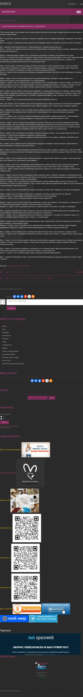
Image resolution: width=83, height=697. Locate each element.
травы (4, 342)
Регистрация (72, 4)
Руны (15, 20)
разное (4, 348)
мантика (40, 278)
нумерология (7, 345)
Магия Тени (6, 360)
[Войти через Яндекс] (25, 296)
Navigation (8, 12)
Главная (2, 20)
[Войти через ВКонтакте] (18, 296)
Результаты (4, 426)
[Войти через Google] (29, 296)
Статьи (9, 20)
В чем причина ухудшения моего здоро (22, 278)
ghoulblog (42, 677)
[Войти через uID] (14, 296)
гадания (5, 339)
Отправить (11, 308)
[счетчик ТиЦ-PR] (41, 665)
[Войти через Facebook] (21, 296)
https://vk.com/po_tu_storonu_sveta (18, 266)
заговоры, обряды (8, 354)
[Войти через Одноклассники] (33, 296)
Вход (81, 4)
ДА (4, 416)
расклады (5, 332)
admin (11, 272)
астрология (6, 335)
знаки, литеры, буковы (10, 351)
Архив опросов (13, 426)
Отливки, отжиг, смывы (10, 357)
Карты (4, 326)
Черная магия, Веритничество (13, 364)
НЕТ (4, 419)
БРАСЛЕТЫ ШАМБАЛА (8, 473)
